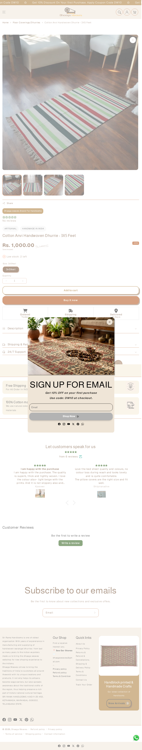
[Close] (109, 322)
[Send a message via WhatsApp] (136, 738)
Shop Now (69, 416)
